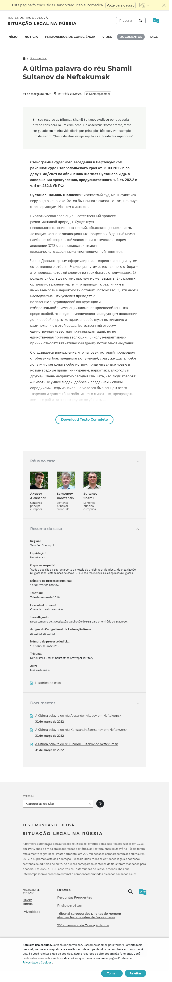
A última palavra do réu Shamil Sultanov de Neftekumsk (76, 744)
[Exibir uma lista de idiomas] (144, 5)
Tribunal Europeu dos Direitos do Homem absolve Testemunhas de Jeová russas (89, 915)
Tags (153, 37)
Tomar (112, 973)
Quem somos (28, 902)
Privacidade (31, 912)
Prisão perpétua (69, 905)
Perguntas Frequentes (74, 897)
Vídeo (107, 37)
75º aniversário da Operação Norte (83, 925)
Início (13, 37)
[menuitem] (12, 37)
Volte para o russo (120, 5)
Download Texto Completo (84, 420)
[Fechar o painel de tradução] (164, 5)
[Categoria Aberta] (100, 804)
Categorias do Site (40, 804)
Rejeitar (135, 973)
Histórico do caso (48, 683)
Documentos (131, 37)
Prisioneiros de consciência (70, 37)
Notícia (31, 37)
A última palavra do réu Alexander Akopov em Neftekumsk (78, 716)
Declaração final (99, 94)
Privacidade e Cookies (37, 962)
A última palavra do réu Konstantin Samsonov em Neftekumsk (81, 730)
